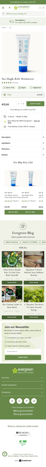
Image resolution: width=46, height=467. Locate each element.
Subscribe (23, 357)
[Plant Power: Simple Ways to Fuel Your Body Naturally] (12, 259)
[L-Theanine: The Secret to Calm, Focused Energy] (34, 294)
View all (23, 247)
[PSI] (23, 445)
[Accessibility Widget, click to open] (4, 453)
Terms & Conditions (13, 456)
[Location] (9, 8)
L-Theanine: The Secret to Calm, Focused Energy (34, 307)
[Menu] (3, 8)
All (10, 27)
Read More (12, 282)
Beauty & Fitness (30, 242)
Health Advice (12, 242)
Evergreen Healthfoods (24, 454)
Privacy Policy (24, 456)
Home (4, 27)
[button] (23, 82)
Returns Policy (33, 456)
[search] (3, 13)
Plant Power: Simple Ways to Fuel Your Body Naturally (12, 272)
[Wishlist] (40, 8)
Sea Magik (8, 193)
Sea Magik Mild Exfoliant (27, 196)
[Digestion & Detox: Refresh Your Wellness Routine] (34, 259)
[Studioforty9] (23, 460)
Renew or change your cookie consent (23, 426)
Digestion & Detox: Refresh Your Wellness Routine (34, 272)
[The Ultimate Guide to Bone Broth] (12, 294)
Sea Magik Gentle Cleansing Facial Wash (13, 196)
